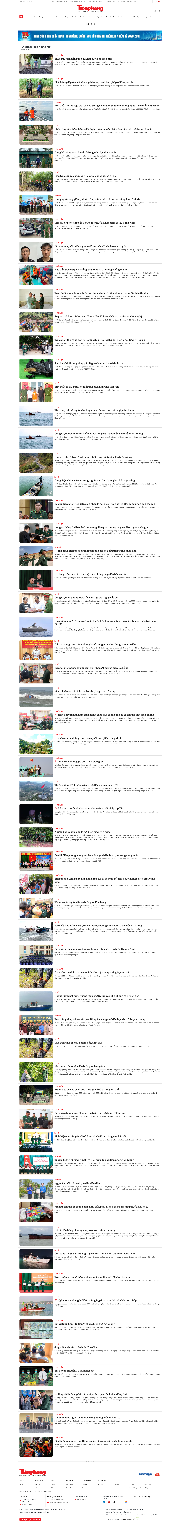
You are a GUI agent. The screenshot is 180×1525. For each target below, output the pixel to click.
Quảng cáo (131, 1)
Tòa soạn (121, 1)
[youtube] (159, 1)
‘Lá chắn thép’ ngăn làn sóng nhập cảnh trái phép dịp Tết (90, 808)
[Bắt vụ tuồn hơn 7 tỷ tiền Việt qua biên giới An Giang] (36, 1329)
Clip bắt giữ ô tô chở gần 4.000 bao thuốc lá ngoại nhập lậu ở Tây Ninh (94, 222)
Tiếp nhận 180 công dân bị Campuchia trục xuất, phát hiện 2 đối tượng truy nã (99, 339)
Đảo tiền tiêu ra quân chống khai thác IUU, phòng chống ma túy (91, 269)
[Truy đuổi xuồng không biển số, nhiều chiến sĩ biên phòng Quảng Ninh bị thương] (36, 299)
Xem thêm (159, 16)
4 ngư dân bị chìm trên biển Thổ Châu (76, 1347)
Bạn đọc (57, 102)
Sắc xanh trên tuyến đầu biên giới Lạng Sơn (79, 1066)
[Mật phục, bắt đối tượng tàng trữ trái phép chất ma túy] (36, 1493)
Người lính (100, 17)
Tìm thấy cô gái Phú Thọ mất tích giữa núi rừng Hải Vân (86, 386)
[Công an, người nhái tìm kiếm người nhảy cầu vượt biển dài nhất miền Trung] (36, 439)
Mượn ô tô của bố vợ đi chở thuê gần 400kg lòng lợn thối (87, 1089)
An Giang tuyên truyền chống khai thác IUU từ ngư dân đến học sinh (94, 1511)
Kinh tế (34, 17)
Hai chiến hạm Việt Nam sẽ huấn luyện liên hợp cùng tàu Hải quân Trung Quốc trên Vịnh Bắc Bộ (105, 622)
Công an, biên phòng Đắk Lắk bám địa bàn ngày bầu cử (86, 597)
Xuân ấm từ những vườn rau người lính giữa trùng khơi (89, 738)
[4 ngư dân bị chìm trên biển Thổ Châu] (36, 1353)
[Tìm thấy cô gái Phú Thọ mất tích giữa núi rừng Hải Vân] (36, 392)
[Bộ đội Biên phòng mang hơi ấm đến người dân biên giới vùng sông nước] (36, 861)
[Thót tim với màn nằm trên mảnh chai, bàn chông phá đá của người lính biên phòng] (36, 720)
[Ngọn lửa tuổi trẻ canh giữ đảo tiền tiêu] (36, 1189)
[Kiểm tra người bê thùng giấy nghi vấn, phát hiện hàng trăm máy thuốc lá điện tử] (36, 1212)
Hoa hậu (145, 17)
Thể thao (92, 17)
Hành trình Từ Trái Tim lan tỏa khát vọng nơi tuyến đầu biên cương (93, 457)
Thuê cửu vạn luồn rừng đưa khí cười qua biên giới (83, 58)
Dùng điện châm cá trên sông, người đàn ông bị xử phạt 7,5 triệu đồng (94, 480)
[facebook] (155, 1)
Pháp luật (83, 17)
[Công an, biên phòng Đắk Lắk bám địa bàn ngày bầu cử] (36, 603)
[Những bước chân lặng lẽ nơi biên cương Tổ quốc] (36, 837)
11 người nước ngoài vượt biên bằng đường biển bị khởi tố (87, 1417)
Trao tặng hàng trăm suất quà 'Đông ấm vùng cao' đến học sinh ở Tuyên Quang (99, 1019)
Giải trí (120, 17)
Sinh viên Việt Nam (95, 1)
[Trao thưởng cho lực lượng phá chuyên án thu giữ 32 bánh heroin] (36, 1283)
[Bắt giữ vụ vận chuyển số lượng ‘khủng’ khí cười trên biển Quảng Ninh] (36, 955)
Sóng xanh (42, 17)
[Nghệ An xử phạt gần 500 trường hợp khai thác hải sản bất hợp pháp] (36, 1306)
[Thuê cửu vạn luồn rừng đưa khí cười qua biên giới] (36, 64)
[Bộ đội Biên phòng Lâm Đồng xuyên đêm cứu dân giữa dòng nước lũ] (36, 1447)
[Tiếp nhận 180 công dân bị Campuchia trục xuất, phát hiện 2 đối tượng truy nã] (36, 345)
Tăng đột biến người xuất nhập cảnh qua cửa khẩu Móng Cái (92, 1394)
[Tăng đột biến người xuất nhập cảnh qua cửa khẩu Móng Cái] (36, 1400)
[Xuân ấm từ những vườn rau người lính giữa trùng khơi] (36, 744)
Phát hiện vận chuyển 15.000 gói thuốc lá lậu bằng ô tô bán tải (90, 1136)
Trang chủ (21, 16)
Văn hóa (113, 17)
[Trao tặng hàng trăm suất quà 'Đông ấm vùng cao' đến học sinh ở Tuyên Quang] (36, 1025)
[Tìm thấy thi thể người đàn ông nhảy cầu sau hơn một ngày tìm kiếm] (36, 416)
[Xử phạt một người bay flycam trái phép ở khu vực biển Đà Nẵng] (36, 673)
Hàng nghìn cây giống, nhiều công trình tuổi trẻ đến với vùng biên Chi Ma (97, 199)
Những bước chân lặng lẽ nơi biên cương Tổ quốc (82, 831)
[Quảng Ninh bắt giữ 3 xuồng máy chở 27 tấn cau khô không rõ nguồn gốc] (36, 1001)
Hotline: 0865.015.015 (60, 1)
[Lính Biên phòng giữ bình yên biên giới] (36, 767)
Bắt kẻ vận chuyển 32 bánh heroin (74, 1370)
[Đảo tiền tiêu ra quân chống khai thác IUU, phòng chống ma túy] (36, 275)
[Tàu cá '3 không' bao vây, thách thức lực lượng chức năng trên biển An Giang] (36, 931)
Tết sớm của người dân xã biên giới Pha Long (80, 902)
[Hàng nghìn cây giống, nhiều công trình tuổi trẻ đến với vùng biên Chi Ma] (36, 205)
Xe (107, 17)
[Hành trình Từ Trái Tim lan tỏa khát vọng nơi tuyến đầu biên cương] (36, 463)
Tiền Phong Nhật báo (78, 1)
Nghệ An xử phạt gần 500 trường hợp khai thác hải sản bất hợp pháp (97, 1300)
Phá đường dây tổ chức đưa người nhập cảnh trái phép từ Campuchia (93, 82)
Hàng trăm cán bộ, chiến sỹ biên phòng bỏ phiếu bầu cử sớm (92, 574)
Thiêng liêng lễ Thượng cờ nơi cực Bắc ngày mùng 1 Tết (86, 785)
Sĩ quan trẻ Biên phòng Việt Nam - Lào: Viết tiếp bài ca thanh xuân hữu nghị (98, 316)
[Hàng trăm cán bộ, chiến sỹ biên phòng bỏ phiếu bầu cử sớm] (36, 580)
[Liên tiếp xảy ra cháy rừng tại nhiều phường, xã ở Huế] (36, 181)
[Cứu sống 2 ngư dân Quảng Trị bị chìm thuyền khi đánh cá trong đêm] (36, 1259)
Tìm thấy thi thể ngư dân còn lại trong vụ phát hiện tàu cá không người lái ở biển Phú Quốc (106, 105)
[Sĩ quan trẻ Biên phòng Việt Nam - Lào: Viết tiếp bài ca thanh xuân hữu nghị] (36, 322)
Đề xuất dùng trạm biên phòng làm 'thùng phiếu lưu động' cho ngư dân (95, 644)
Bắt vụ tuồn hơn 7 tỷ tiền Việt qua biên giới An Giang (84, 1323)
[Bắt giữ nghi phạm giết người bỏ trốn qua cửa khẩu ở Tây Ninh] (36, 1119)
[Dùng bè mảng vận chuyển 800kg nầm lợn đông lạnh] (36, 158)
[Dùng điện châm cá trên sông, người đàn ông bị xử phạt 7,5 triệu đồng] (36, 486)
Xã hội (28, 17)
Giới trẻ (74, 17)
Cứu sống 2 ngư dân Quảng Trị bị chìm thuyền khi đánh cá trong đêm (94, 1253)
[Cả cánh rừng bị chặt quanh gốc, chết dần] (36, 1048)
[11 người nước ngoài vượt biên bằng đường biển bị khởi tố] (36, 1423)
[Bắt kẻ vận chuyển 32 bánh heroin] (36, 1376)
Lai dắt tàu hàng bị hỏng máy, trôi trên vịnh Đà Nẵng (85, 1230)
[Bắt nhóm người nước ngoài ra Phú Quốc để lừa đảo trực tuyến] (36, 252)
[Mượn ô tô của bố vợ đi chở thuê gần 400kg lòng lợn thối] (36, 1095)
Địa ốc (51, 17)
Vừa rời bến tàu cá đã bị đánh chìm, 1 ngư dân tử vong (84, 691)
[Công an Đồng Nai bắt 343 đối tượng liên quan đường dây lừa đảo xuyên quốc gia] (36, 533)
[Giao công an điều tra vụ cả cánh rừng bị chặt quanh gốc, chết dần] (36, 978)
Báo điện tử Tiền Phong (90, 8)
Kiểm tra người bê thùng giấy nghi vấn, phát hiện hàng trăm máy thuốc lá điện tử (101, 1206)
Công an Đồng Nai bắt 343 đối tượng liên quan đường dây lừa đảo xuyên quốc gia (101, 527)
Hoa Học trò (110, 1)
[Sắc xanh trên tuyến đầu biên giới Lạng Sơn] (36, 1072)
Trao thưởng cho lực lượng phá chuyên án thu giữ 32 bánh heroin (92, 1277)
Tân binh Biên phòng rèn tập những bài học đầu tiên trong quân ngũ (97, 550)
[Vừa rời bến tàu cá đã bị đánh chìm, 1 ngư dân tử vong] (36, 697)
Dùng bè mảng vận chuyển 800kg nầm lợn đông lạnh (85, 152)
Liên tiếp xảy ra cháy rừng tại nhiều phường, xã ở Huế (85, 175)
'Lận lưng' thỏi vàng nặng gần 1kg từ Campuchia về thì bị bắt (89, 363)
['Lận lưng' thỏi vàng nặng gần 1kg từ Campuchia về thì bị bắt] (36, 369)
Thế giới (67, 17)
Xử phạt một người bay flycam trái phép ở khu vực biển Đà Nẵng (91, 667)
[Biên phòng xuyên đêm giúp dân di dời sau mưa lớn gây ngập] (36, 1470)
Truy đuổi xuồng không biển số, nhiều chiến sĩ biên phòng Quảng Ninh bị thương (101, 293)
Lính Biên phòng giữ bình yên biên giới (80, 761)
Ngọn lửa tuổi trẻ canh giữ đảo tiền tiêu (77, 1183)
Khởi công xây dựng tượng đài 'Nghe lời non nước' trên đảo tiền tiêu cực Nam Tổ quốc (103, 129)
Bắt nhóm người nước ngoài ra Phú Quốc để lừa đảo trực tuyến (90, 246)
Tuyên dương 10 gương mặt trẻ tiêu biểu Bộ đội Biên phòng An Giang (94, 1159)
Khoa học (136, 17)
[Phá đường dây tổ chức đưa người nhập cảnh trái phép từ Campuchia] (36, 88)
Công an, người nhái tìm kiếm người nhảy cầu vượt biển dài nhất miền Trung (98, 433)
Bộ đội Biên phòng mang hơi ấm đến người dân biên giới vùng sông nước (96, 855)
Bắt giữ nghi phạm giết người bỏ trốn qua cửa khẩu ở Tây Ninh (90, 1113)
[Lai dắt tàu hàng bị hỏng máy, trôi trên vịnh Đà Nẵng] (36, 1236)
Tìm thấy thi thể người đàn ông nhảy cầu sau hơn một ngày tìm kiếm (94, 410)
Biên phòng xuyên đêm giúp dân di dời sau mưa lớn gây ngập (89, 1464)
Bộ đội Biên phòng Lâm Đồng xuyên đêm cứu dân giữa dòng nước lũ (93, 1441)
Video (152, 17)
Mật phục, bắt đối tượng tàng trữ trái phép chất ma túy (85, 1487)
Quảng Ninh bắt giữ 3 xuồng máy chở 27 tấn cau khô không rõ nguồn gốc (96, 995)
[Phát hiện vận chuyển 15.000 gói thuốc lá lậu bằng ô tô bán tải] (36, 1142)
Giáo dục (128, 17)
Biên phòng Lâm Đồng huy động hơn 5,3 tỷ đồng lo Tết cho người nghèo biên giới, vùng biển (104, 880)
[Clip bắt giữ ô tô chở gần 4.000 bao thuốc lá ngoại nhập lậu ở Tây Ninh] (36, 228)
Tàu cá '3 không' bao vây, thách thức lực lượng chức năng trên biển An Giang (98, 925)
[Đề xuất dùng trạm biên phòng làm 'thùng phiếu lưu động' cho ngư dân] (36, 650)
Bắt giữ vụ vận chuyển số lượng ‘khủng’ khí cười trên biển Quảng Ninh (94, 949)
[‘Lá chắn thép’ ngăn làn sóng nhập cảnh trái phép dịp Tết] (36, 814)
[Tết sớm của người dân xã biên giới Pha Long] (36, 908)
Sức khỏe (59, 17)
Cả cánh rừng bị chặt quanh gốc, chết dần (78, 1042)
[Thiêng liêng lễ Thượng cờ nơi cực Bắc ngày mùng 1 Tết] (36, 791)
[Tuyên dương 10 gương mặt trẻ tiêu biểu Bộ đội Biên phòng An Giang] (36, 1165)
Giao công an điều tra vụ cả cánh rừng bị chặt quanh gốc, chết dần (92, 972)
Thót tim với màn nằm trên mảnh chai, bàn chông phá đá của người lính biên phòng (106, 714)
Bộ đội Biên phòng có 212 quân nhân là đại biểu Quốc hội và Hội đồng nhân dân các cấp (104, 503)
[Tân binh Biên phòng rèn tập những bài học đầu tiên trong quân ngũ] (36, 556)
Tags (90, 24)
